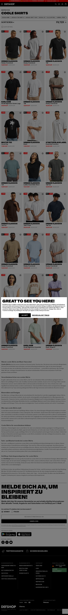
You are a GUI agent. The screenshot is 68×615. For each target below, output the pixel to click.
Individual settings (40, 315)
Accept (25, 315)
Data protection (44, 310)
